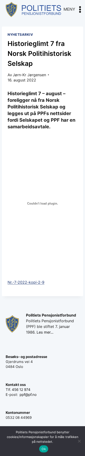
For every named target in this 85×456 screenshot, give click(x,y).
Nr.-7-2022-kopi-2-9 (26, 282)
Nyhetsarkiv (20, 34)
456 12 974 (21, 389)
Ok (44, 449)
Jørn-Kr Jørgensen (29, 74)
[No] (79, 441)
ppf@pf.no (28, 394)
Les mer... (45, 332)
